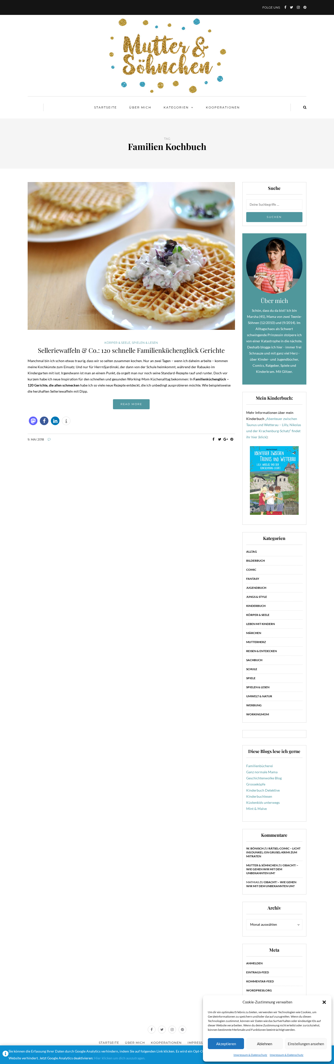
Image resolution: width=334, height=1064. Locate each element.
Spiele (251, 678)
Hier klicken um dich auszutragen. (119, 1058)
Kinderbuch (256, 606)
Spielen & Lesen (145, 342)
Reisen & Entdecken (261, 651)
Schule (251, 669)
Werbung (254, 705)
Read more (131, 404)
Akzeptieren (226, 1044)
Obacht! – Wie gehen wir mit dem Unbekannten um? (272, 869)
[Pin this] (232, 439)
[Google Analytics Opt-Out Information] (5, 1055)
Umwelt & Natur (259, 696)
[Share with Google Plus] (226, 439)
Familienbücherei (259, 766)
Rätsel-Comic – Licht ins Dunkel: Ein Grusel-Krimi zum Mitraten (273, 852)
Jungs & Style (256, 597)
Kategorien (176, 107)
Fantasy (252, 578)
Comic (251, 569)
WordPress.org (259, 990)
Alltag (251, 551)
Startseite (105, 107)
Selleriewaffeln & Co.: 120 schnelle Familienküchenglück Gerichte (131, 350)
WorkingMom (257, 714)
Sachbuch (254, 660)
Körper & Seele (117, 342)
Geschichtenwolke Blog (264, 778)
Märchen (253, 633)
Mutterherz (256, 642)
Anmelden (254, 963)
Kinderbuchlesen (259, 796)
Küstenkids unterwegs (263, 802)
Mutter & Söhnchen (262, 865)
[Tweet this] (220, 439)
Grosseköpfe (255, 784)
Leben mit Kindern (260, 624)
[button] (324, 1002)
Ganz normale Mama (262, 772)
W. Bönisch (255, 848)
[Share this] (214, 439)
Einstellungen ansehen (306, 1044)
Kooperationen (223, 107)
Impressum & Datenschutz (250, 1055)
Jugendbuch (256, 588)
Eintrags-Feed (257, 972)
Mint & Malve (256, 808)
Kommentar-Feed (260, 981)
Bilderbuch (255, 560)
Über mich (140, 107)
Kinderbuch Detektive (263, 790)
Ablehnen (264, 1044)
